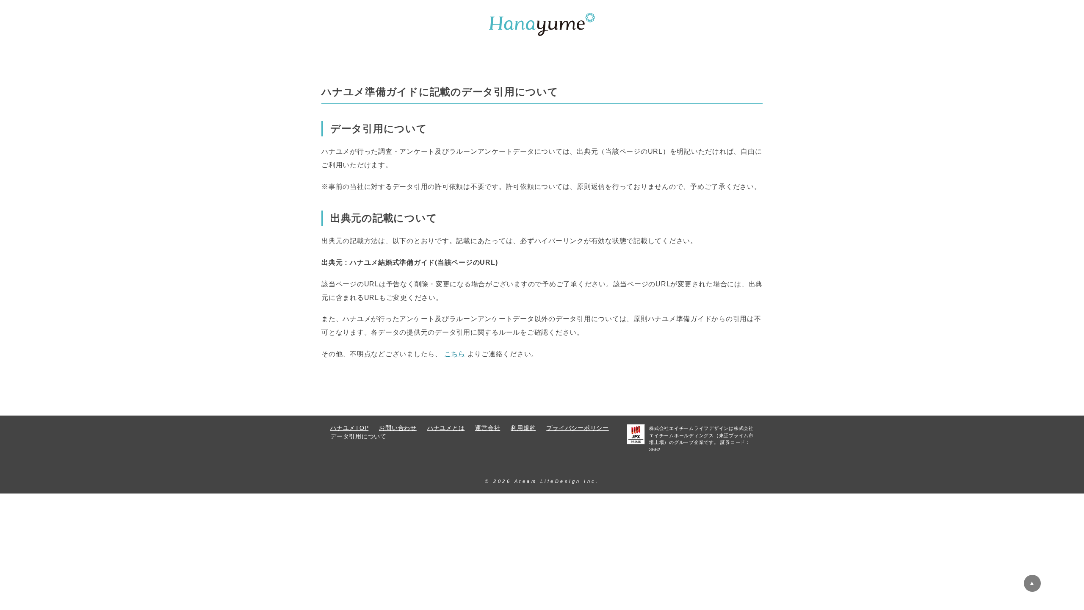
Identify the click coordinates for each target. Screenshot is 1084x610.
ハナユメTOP (349, 428)
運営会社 (487, 428)
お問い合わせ (398, 428)
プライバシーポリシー (577, 428)
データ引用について (358, 436)
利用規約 (523, 428)
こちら (454, 354)
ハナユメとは (446, 428)
